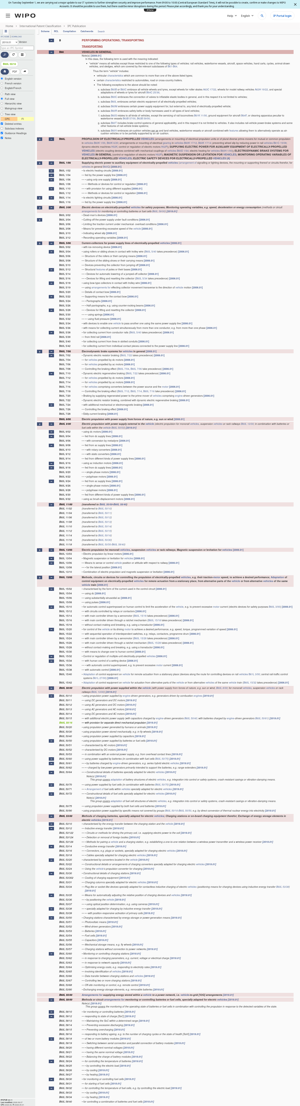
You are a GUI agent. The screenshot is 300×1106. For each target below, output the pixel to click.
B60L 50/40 (190, 718)
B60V (114, 130)
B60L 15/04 (65, 593)
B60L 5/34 (141, 278)
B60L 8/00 (65, 419)
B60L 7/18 (64, 391)
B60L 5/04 (64, 251)
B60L (114, 101)
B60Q (106, 166)
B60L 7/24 (64, 404)
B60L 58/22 (65, 1056)
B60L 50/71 (65, 789)
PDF (14, 71)
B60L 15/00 (65, 577)
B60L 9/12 (64, 454)
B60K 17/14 (204, 143)
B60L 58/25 (65, 1065)
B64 (175, 66)
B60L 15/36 (65, 665)
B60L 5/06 (64, 256)
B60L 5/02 (64, 247)
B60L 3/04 (64, 219)
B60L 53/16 (65, 850)
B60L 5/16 (64, 278)
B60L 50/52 (65, 749)
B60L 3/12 (64, 237)
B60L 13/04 (65, 558)
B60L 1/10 (64, 188)
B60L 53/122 (66, 832)
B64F (244, 115)
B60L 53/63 (65, 962)
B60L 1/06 (64, 179)
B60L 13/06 (65, 562)
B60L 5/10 (64, 265)
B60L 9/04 (64, 436)
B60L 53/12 (65, 828)
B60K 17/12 (190, 143)
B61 (170, 66)
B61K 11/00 (200, 115)
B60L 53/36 (65, 899)
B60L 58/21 (65, 1052)
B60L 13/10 (65, 571)
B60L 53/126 (66, 841)
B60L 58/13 (65, 1020)
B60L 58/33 (65, 1092)
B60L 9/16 (64, 463)
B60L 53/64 (65, 967)
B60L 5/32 (64, 318)
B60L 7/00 (65, 351)
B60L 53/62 (65, 958)
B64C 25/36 (152, 92)
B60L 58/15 (65, 1029)
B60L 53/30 (65, 873)
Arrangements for (92, 995)
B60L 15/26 (65, 642)
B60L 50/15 (104, 531)
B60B (114, 89)
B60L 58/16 (65, 1034)
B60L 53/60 (65, 953)
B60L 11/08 (65, 522)
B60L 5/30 (64, 314)
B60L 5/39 (64, 337)
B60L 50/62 (65, 767)
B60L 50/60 (65, 758)
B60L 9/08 (64, 445)
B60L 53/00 (65, 816)
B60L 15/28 (140, 638)
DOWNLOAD (16, 36)
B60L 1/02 (64, 170)
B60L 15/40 (65, 674)
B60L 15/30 (65, 651)
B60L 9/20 (64, 472)
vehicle (137, 228)
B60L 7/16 (64, 386)
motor (165, 386)
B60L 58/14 (65, 1025)
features (233, 130)
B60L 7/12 (64, 377)
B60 (61, 52)
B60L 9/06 (64, 440)
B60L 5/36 (64, 328)
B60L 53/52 (65, 926)
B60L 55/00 (65, 995)
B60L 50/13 (104, 522)
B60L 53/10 (65, 823)
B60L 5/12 (64, 269)
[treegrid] (165, 570)
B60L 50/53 (117, 427)
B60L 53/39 (65, 913)
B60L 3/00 (65, 207)
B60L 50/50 (104, 544)
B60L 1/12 (64, 193)
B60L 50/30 (104, 540)
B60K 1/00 (99, 143)
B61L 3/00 (254, 674)
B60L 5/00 (65, 243)
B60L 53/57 (65, 949)
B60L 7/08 (64, 368)
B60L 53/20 (65, 859)
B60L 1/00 (65, 162)
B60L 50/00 (105, 504)
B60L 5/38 (64, 332)
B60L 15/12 (65, 611)
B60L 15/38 (65, 669)
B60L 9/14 (64, 458)
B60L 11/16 (65, 540)
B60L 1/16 (64, 202)
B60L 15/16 (65, 620)
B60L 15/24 (65, 638)
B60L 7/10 (64, 373)
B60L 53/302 (66, 877)
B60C (123, 89)
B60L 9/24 (64, 481)
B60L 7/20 (64, 395)
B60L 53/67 (65, 980)
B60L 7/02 (64, 355)
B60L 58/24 (65, 1061)
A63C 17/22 (209, 89)
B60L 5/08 (64, 260)
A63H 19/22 (261, 89)
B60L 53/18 (65, 855)
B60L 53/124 (66, 837)
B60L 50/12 (104, 517)
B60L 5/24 (64, 301)
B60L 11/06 (65, 517)
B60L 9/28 (64, 490)
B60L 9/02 (64, 431)
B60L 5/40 (150, 251)
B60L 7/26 (64, 409)
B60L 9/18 (64, 467)
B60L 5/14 (64, 274)
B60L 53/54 (65, 935)
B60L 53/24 (65, 868)
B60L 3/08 (64, 228)
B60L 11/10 (65, 526)
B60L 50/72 (65, 793)
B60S (114, 115)
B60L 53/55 (65, 940)
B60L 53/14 (65, 846)
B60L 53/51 (65, 922)
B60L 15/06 (65, 598)
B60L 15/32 (65, 656)
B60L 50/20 (65, 727)
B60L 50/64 (65, 772)
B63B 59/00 (143, 118)
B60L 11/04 (65, 513)
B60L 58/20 (65, 1047)
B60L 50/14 (104, 526)
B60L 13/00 (247, 423)
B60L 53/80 (65, 989)
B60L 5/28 (64, 310)
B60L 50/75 (161, 758)
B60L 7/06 (64, 364)
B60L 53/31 (65, 882)
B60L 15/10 (65, 606)
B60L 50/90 (65, 810)
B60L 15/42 (65, 682)
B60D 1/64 (183, 150)
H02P (164, 146)
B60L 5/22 (64, 296)
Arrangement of (95, 789)
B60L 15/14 (65, 615)
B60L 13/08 (65, 567)
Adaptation (277, 577)
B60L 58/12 (65, 1016)
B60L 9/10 (64, 449)
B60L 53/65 (65, 971)
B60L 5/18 (64, 283)
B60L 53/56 (65, 944)
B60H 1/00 (226, 150)
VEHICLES (147, 139)
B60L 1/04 (64, 175)
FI (23, 119)
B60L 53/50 (65, 917)
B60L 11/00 (65, 504)
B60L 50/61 (261, 718)
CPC (7, 119)
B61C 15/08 (279, 143)
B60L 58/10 (65, 1011)
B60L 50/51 (65, 745)
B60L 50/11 (104, 513)
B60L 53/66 (65, 976)
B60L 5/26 (64, 305)
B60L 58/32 (65, 1088)
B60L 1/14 (64, 197)
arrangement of (188, 162)
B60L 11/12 (65, 531)
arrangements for (91, 211)
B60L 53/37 (65, 904)
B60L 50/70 (65, 784)
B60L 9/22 (64, 476)
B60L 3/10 (64, 233)
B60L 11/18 (65, 544)
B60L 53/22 (65, 864)
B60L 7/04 (64, 359)
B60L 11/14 (65, 535)
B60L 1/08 (64, 184)
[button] (51, 40)
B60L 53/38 (282, 886)
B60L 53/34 (65, 886)
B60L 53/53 (65, 931)
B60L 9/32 (64, 499)
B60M (114, 106)
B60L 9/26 (64, 485)
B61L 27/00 (99, 678)
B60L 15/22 (65, 633)
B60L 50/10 (104, 508)
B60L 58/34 (65, 1097)
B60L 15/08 (65, 602)
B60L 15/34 (65, 660)
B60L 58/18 (65, 1038)
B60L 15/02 (65, 588)
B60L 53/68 (65, 985)
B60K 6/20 (112, 143)
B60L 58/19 (65, 1043)
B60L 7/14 (64, 382)
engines (198, 695)
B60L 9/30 (64, 494)
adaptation (116, 779)
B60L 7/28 (64, 413)
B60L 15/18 (140, 615)
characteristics (115, 75)
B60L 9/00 (65, 423)
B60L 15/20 (65, 629)
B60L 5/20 (64, 292)
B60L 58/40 (119, 504)
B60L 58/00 (158, 211)
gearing (167, 143)
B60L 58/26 (65, 1070)
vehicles (88, 143)
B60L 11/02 (65, 508)
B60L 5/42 (64, 346)
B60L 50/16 (9, 64)
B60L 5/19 (64, 287)
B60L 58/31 (65, 1083)
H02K (114, 146)
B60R (114, 110)
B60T (114, 123)
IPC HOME (5, 36)
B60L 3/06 (64, 224)
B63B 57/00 (129, 118)
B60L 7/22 (126, 355)
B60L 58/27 (65, 1074)
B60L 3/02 (64, 215)
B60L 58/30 (65, 1079)
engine (178, 395)
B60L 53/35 (65, 895)
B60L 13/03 (65, 553)
